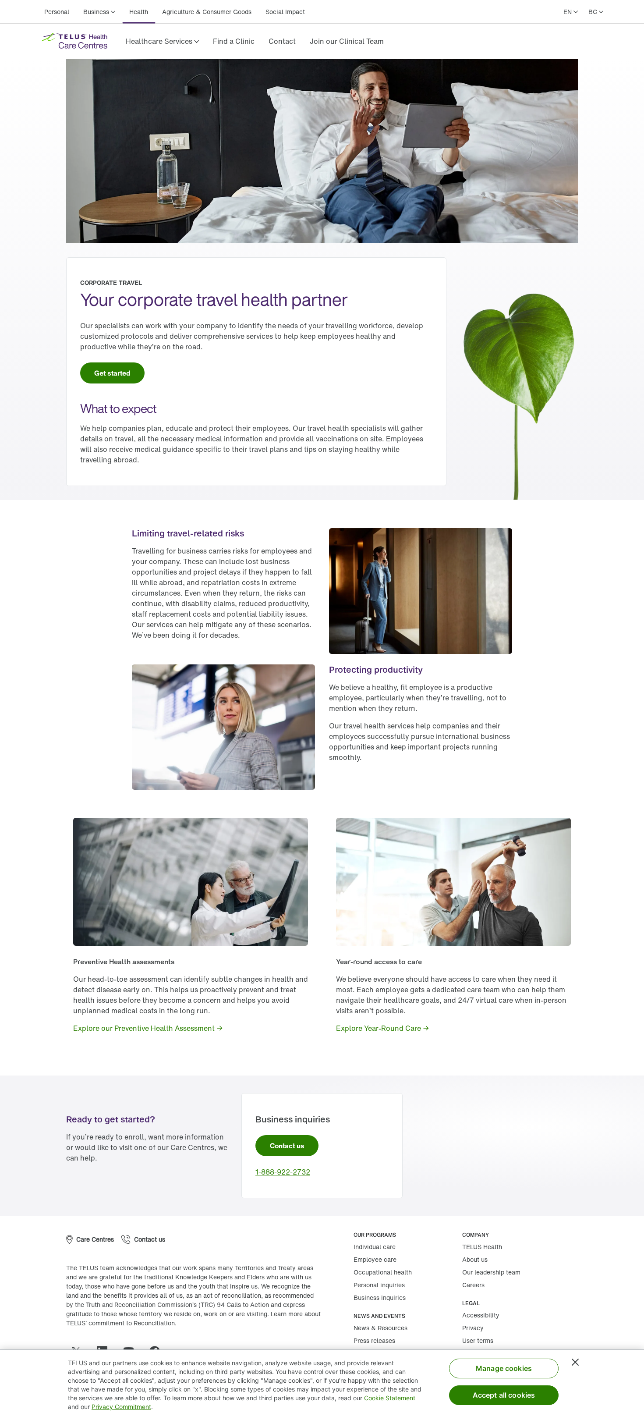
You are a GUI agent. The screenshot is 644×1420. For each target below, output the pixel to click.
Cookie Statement (389, 1398)
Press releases (374, 1340)
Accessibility (480, 1315)
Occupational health (383, 1272)
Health (138, 11)
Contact (282, 41)
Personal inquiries (379, 1284)
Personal (56, 11)
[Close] (575, 1362)
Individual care (375, 1246)
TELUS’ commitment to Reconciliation (120, 1323)
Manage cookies (504, 1368)
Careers (473, 1284)
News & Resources (380, 1327)
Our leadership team (491, 1272)
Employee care (375, 1259)
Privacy (473, 1327)
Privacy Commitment (121, 1406)
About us (475, 1259)
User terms (477, 1340)
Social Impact (285, 11)
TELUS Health (482, 1246)
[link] (234, 41)
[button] (162, 41)
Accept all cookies (504, 1395)
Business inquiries (380, 1297)
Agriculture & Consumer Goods (206, 11)
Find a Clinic (234, 41)
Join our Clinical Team (347, 41)
